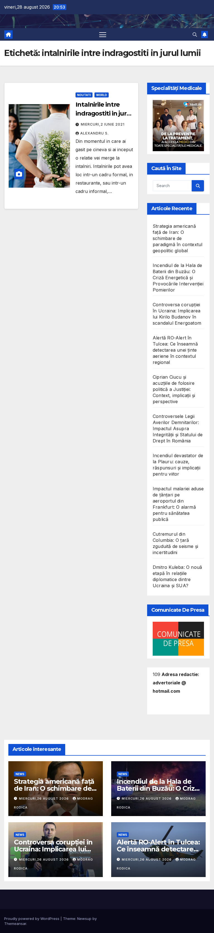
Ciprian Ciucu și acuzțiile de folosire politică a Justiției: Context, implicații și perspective (174, 389)
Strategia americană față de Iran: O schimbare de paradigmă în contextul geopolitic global (177, 238)
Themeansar (15, 923)
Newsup (84, 918)
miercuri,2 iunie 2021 (103, 124)
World (101, 95)
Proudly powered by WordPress (32, 918)
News (20, 774)
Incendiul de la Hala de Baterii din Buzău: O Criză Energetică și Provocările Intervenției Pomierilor (178, 278)
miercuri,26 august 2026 (44, 798)
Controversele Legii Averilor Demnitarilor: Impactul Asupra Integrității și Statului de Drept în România (178, 428)
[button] (195, 34)
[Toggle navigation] (103, 34)
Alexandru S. (94, 133)
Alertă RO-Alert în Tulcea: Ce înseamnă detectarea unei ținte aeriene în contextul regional (175, 350)
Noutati (84, 95)
